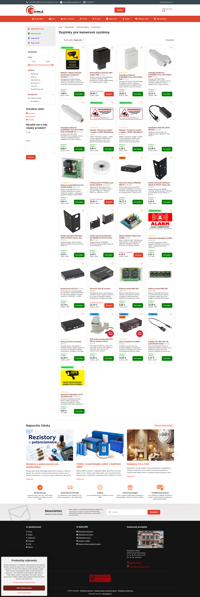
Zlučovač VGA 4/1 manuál (100, 289)
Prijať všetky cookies (24, 588)
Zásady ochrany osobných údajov (105, 591)
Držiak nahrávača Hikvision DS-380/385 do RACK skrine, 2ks (101, 238)
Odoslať (31, 157)
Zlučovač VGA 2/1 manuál (71, 342)
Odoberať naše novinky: (54, 514)
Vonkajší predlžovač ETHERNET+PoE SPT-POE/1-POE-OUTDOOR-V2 (72, 130)
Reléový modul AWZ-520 (158, 289)
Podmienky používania (125, 591)
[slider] (29, 65)
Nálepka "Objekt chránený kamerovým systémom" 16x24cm (71, 75)
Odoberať (154, 512)
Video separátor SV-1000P (129, 342)
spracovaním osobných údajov (79, 511)
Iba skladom (35, 101)
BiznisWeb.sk (107, 594)
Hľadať (120, 10)
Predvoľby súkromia (86, 591)
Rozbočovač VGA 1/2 (69, 289)
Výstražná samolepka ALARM (160, 238)
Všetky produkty (36, 98)
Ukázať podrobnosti (24, 593)
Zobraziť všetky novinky (163, 425)
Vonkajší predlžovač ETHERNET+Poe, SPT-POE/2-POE (160, 75)
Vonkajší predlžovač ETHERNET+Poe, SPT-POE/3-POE (131, 77)
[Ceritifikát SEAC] (100, 578)
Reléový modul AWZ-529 (128, 289)
